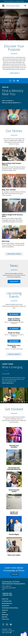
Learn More (14, 73)
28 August (14, 341)
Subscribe (14, 574)
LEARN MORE (14, 281)
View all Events (14, 354)
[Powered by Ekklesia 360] (10, 632)
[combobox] (24, 634)
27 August (14, 328)
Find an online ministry (10, 103)
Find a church (7, 100)
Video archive (7, 383)
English (22, 634)
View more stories (14, 254)
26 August (14, 314)
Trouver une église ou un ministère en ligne (14, 1)
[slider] (8, 402)
